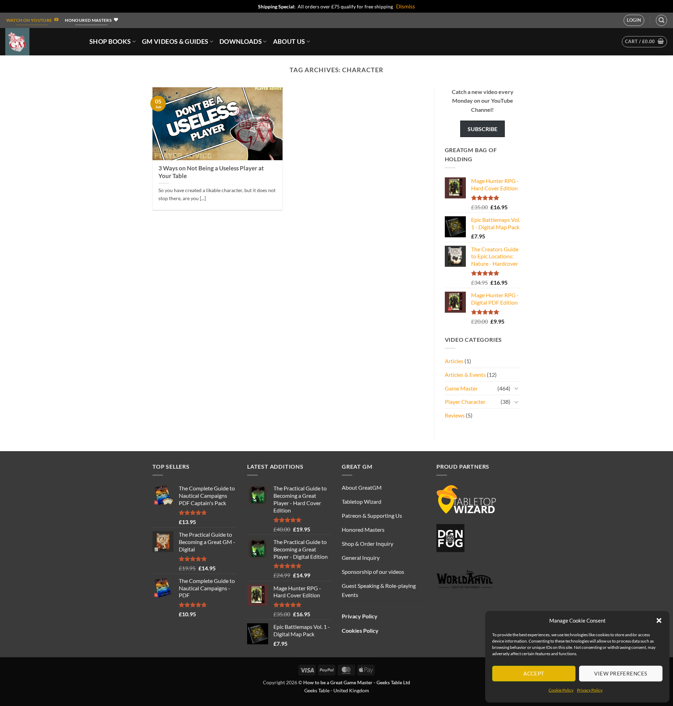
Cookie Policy (561, 690)
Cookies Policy (360, 630)
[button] (658, 620)
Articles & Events (465, 374)
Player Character (465, 401)
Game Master (461, 388)
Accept (533, 673)
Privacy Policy (590, 690)
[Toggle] (516, 388)
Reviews (455, 415)
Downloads (240, 41)
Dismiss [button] (405, 6)
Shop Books (110, 41)
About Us (289, 41)
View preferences (620, 673)
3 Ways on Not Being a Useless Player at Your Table (211, 172)
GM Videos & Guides (175, 41)
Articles (454, 361)
